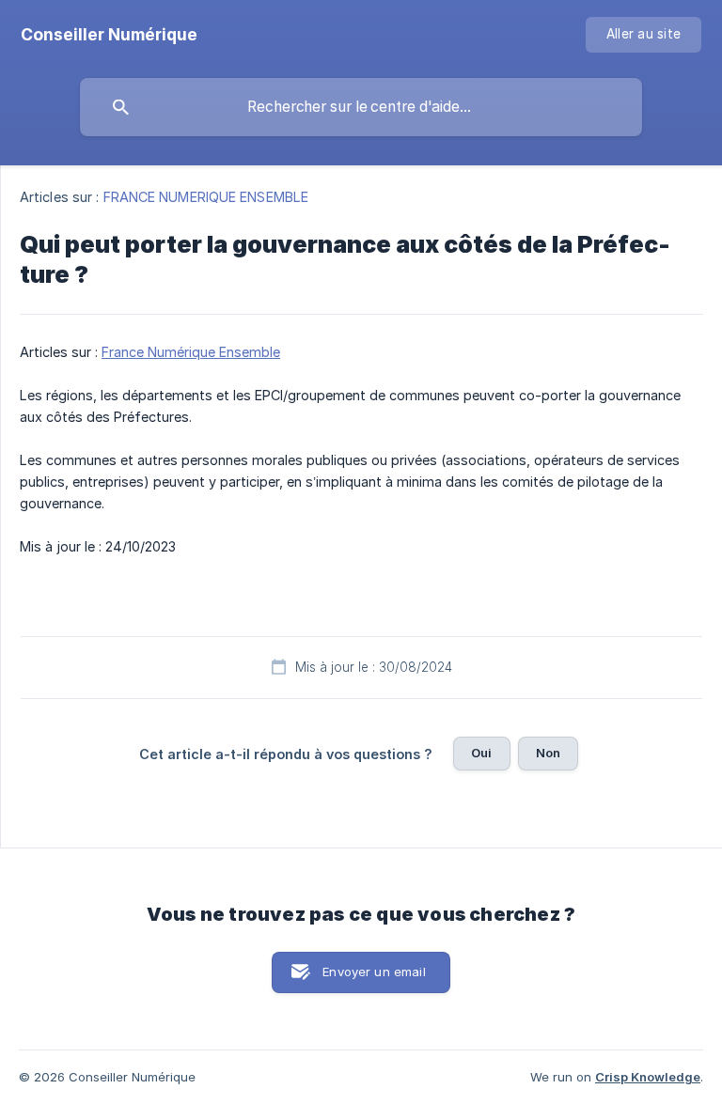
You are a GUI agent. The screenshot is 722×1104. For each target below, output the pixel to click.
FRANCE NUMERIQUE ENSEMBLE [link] (206, 197)
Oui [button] (481, 752)
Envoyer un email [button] (373, 971)
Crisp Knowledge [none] (647, 1076)
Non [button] (548, 752)
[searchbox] (361, 107)
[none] (109, 35)
